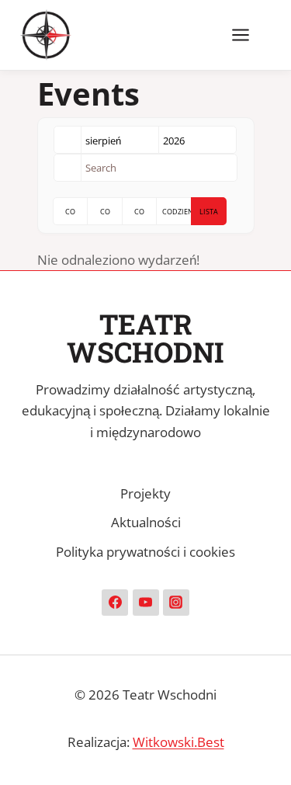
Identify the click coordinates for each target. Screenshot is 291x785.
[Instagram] (176, 602)
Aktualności (146, 522)
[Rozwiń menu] (248, 34)
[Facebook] (115, 602)
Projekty (145, 493)
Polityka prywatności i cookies (145, 552)
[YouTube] (146, 602)
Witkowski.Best (178, 742)
